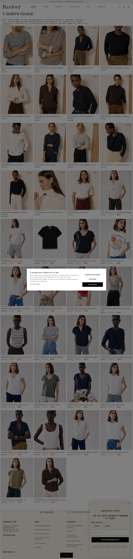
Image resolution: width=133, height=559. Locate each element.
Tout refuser (92, 279)
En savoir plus (35, 284)
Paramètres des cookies (92, 274)
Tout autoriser (92, 284)
